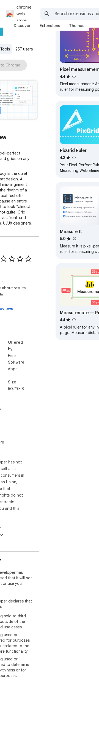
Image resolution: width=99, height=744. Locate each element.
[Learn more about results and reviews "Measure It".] (74, 238)
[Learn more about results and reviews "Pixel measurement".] (73, 76)
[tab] (22, 26)
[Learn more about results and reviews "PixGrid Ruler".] (73, 157)
